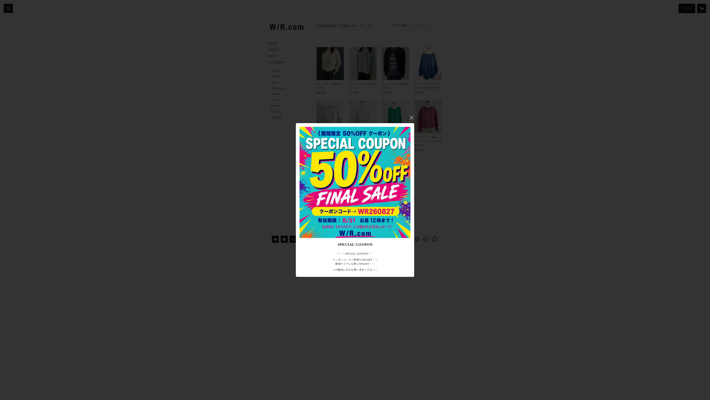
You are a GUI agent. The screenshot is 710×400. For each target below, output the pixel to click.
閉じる (411, 117)
